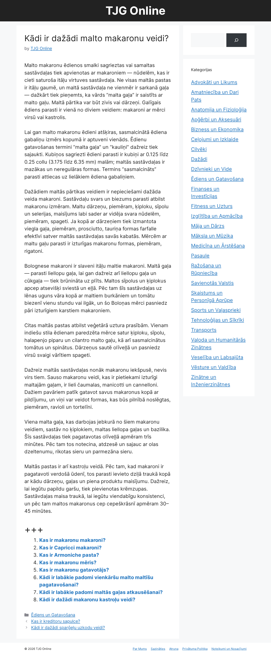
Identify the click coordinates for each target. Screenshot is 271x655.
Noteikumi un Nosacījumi (229, 649)
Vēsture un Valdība (213, 367)
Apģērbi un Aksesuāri (216, 119)
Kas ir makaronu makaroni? (72, 540)
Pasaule (200, 256)
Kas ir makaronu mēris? (67, 562)
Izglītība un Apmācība (217, 216)
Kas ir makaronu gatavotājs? (74, 570)
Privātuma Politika (195, 649)
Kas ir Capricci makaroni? (70, 548)
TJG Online (135, 10)
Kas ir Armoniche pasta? (69, 555)
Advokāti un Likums (214, 82)
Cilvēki (199, 149)
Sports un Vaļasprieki (216, 310)
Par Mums (140, 649)
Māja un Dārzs (207, 226)
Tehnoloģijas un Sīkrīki (217, 320)
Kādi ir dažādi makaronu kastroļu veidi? (87, 599)
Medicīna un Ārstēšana (218, 246)
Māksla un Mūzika (212, 236)
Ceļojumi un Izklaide (214, 139)
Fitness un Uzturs (212, 206)
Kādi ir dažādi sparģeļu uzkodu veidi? (68, 627)
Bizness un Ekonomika (217, 129)
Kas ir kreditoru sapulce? (55, 621)
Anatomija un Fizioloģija (219, 110)
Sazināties (158, 649)
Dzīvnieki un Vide (211, 169)
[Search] (236, 40)
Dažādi (199, 159)
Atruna (173, 649)
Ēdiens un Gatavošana (53, 614)
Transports (203, 330)
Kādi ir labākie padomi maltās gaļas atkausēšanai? (101, 592)
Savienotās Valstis (212, 283)
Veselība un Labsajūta (217, 357)
